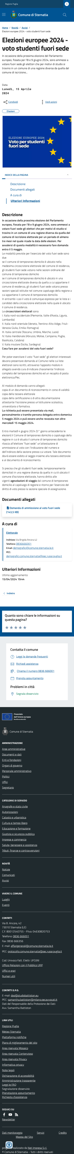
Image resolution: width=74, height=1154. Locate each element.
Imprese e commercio (14, 839)
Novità (15, 27)
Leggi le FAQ (9, 1085)
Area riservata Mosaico (15, 1048)
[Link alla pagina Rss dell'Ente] (16, 1115)
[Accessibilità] (9, 1145)
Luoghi (6, 899)
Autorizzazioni (10, 812)
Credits (63, 1133)
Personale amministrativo (16, 771)
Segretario (8, 787)
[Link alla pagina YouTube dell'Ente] (10, 1115)
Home (5, 27)
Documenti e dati (12, 754)
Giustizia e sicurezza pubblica (18, 834)
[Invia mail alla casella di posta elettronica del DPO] (24, 995)
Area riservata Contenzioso (17, 1054)
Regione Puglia (11, 4)
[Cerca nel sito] (63, 15)
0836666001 (23, 544)
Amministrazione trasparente (18, 1080)
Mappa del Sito (24, 1137)
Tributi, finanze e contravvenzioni (20, 850)
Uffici (5, 782)
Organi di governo (12, 765)
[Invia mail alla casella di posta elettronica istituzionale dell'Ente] (32, 946)
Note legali (8, 1070)
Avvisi (25, 27)
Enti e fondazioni (11, 760)
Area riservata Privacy (14, 1059)
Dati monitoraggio (12, 1133)
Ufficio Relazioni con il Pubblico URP (22, 965)
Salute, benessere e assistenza (19, 845)
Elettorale (12, 533)
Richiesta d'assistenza (14, 1097)
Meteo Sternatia (11, 1032)
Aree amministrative (13, 749)
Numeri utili (8, 976)
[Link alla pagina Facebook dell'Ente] (4, 1115)
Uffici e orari (8, 971)
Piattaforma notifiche (14, 1037)
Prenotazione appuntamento (18, 1093)
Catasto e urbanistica (14, 817)
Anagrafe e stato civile (15, 806)
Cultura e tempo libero (14, 823)
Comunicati (8, 875)
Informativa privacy (13, 1065)
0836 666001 (21, 936)
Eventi (5, 905)
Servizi (40, 1133)
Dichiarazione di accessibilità (18, 1076)
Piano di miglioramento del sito (19, 1043)
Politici (5, 776)
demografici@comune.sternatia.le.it (33, 548)
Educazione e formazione (16, 828)
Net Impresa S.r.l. (37, 1148)
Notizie (6, 869)
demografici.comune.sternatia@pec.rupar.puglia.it (34, 556)
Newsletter (8, 1119)
